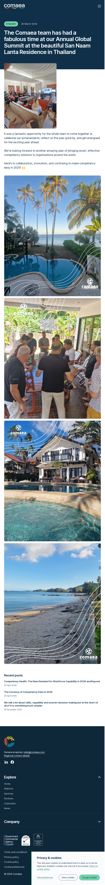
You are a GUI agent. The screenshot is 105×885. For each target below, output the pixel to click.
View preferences (45, 877)
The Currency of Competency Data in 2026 (28, 692)
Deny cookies (68, 877)
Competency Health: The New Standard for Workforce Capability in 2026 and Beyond (52, 681)
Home (7, 783)
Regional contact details (17, 755)
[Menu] (99, 6)
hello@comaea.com (34, 752)
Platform (8, 788)
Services (8, 793)
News (7, 808)
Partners (8, 798)
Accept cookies (89, 877)
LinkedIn (11, 23)
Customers (10, 803)
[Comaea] (14, 6)
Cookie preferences (14, 867)
